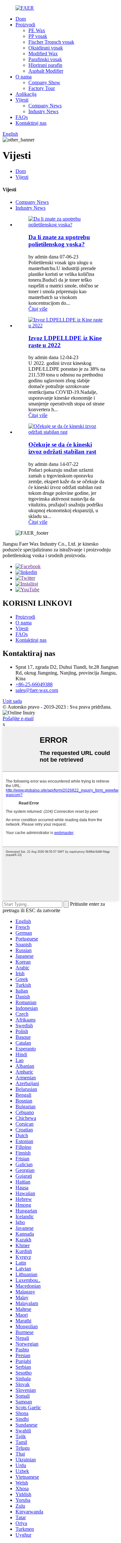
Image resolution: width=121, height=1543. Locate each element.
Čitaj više (37, 309)
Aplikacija (25, 94)
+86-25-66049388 (34, 684)
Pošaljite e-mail (18, 718)
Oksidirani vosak (45, 47)
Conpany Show (44, 82)
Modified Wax (43, 53)
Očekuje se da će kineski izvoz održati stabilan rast (62, 448)
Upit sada (12, 701)
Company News (45, 105)
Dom (20, 19)
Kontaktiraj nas (30, 123)
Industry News (43, 111)
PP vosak (37, 36)
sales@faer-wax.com (36, 690)
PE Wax (36, 30)
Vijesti (21, 100)
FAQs (21, 117)
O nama (23, 76)
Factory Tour (41, 88)
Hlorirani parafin (45, 65)
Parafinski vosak (45, 59)
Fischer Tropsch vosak (51, 42)
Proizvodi (25, 24)
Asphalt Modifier (45, 71)
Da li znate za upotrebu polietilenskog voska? (59, 241)
